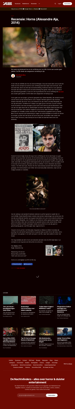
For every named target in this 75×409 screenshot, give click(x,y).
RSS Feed (31, 360)
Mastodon (45, 360)
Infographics (14, 365)
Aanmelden (67, 3)
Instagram (12, 362)
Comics (42, 362)
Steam (56, 360)
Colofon (11, 360)
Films (12, 15)
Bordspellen (34, 362)
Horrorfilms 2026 (36, 367)
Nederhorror (25, 3)
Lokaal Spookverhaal (50, 365)
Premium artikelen (18, 367)
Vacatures (17, 3)
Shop (51, 360)
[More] (39, 3)
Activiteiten (20, 362)
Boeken (27, 362)
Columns (27, 367)
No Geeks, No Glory (48, 367)
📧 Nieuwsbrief (28, 264)
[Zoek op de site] (55, 3)
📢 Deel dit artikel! (16, 264)
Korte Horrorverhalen (25, 365)
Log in (59, 3)
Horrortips (54, 362)
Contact (25, 360)
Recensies (34, 3)
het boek (61, 91)
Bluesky (38, 360)
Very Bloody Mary (21, 75)
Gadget (48, 362)
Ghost (70, 364)
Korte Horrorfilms (37, 365)
